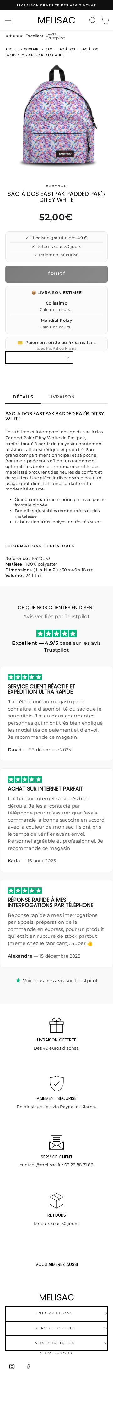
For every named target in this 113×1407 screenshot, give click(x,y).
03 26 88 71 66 (79, 1165)
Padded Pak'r (19, 437)
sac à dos (93, 431)
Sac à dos (66, 49)
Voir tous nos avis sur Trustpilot (60, 980)
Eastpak (56, 186)
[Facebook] (28, 1366)
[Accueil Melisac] (56, 1297)
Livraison (61, 396)
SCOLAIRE (32, 49)
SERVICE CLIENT (55, 1328)
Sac (48, 49)
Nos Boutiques (55, 1343)
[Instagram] (12, 1366)
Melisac (57, 20)
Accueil (12, 49)
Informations (54, 1313)
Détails (23, 396)
